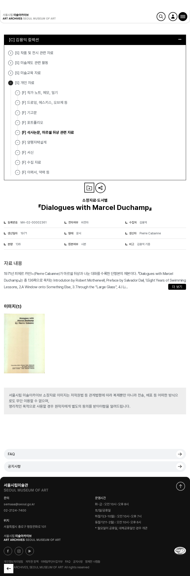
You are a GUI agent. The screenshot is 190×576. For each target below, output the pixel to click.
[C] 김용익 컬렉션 (24, 39)
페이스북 (8, 551)
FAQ (11, 454)
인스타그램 (19, 551)
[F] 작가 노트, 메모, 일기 (40, 92)
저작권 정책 (31, 561)
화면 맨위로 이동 (180, 486)
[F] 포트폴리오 (32, 122)
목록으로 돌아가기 (8, 568)
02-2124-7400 (15, 510)
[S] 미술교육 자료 (10, 73)
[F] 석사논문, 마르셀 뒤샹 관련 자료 (48, 132)
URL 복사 (100, 188)
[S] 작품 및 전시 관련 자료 (10, 53)
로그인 (172, 16)
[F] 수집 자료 (31, 162)
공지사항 (14, 466)
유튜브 (30, 551)
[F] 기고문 (29, 112)
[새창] (180, 551)
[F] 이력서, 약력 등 (35, 172)
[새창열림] (26, 486)
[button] (182, 16)
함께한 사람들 (92, 561)
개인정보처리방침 (13, 561)
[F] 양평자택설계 (34, 142)
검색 (161, 16)
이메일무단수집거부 (52, 561)
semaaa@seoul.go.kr (19, 504)
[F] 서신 (28, 152)
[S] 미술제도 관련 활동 (10, 63)
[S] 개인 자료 (10, 83)
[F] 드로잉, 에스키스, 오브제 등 (45, 102)
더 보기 (177, 287)
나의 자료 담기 (89, 188)
